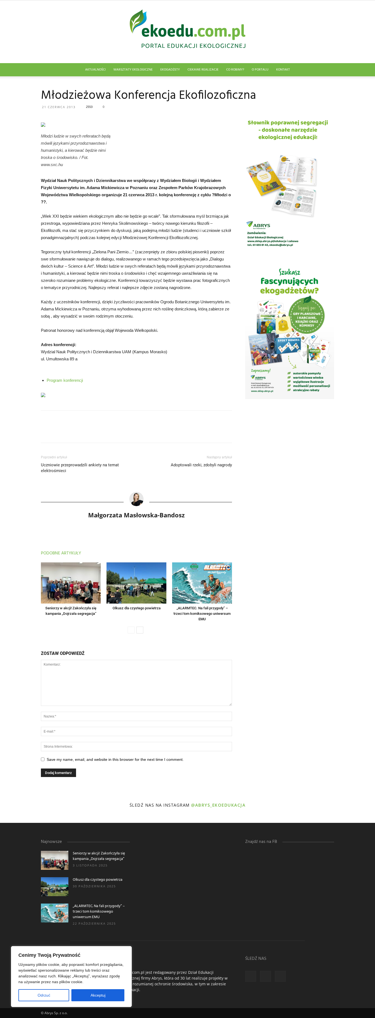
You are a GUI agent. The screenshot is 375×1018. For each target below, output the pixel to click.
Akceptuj (98, 995)
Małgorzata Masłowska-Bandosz (136, 515)
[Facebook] (250, 976)
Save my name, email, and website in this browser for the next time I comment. (115, 759)
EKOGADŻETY (170, 69)
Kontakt (283, 69)
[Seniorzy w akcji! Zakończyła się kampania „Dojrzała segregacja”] (71, 583)
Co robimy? (235, 69)
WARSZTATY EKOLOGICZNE (133, 69)
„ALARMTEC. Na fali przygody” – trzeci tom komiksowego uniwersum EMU (202, 613)
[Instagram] (265, 976)
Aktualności (95, 69)
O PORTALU (260, 69)
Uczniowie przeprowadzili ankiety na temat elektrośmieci (80, 467)
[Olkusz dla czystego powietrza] (136, 583)
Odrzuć (44, 995)
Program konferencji (65, 380)
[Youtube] (280, 976)
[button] (327, 70)
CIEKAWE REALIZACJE (203, 69)
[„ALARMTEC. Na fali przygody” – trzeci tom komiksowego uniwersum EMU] (202, 583)
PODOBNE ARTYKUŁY (61, 553)
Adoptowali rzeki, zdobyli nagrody (201, 464)
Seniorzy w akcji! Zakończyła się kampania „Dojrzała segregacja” (99, 856)
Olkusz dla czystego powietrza (137, 608)
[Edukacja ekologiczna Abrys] (187, 32)
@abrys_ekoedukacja (218, 805)
